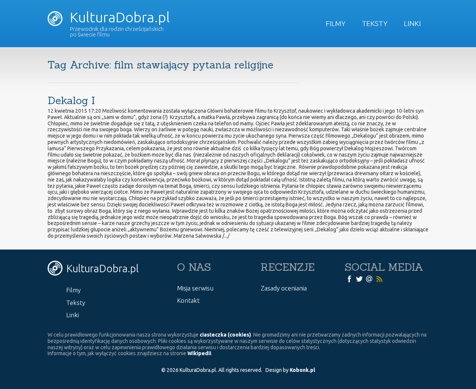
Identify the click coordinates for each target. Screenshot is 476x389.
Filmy (335, 23)
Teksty (374, 23)
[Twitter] (359, 279)
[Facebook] (349, 279)
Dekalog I (71, 100)
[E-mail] (369, 279)
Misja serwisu (195, 288)
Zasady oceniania (284, 288)
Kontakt (188, 300)
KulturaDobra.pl (118, 17)
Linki (412, 23)
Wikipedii (199, 353)
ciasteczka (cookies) (225, 335)
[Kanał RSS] (379, 279)
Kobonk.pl (302, 370)
